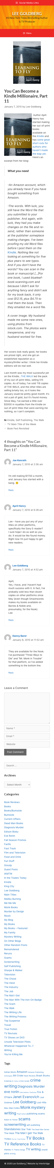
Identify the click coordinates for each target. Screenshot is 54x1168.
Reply (11, 490)
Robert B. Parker (11, 1120)
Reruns (8, 953)
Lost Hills (41, 1102)
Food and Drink (12, 857)
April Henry (19, 506)
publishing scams (36, 1113)
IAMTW (8, 873)
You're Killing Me (13, 1054)
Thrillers (7, 1139)
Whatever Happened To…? (19, 1046)
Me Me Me (10, 903)
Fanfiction (32, 1092)
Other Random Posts (15, 945)
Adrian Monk (10, 1072)
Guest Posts (11, 869)
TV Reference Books (22, 1144)
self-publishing (33, 1125)
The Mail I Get (12, 995)
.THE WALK (26, 376)
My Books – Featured (16, 928)
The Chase (10, 978)
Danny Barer (19, 635)
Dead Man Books (13, 823)
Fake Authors (24, 1092)
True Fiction (10, 1029)
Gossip (8, 865)
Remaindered (11, 949)
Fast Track (10, 848)
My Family (9, 932)
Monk (25, 1107)
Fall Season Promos (15, 840)
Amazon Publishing (36, 1072)
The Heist (9, 983)
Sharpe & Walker (13, 970)
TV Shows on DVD (14, 1037)
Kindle (40, 136)
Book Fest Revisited (18, 428)
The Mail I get (23, 1133)
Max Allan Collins (12, 1108)
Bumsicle (9, 814)
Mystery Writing (12, 936)
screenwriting (15, 1124)
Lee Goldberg (27, 13)
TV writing (33, 1149)
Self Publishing (24, 420)
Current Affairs (12, 819)
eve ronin (11, 1092)
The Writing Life (13, 1012)
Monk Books (11, 907)
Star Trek (26, 1129)
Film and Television (14, 852)
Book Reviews (12, 802)
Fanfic (7, 844)
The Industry (11, 987)
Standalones (12, 1129)
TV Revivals (10, 1033)
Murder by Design (14, 911)
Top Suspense (12, 1020)
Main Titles (10, 894)
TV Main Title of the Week (21, 424)
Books (7, 806)
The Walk (39, 420)
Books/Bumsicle (13, 810)
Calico (16, 1081)
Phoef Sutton (21, 1114)
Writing (8, 1050)
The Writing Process (15, 1016)
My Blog (8, 919)
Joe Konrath (19, 460)
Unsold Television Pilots (17, 1041)
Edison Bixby (11, 831)
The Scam (9, 1004)
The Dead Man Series (40, 1129)
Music (7, 915)
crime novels (24, 1081)
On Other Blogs (12, 941)
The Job (8, 991)
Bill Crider (18, 1075)
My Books (9, 924)
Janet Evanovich (26, 1097)
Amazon (22, 1071)
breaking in (8, 1081)
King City (9, 886)
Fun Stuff (9, 861)
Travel (7, 1025)
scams (24, 1118)
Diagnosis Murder (14, 827)
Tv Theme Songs (18, 1150)
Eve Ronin (9, 835)
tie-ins (14, 1139)
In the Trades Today (15, 877)
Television (9, 974)
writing (13, 1154)
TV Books (35, 1138)
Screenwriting (11, 961)
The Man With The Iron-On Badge (23, 999)
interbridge (44, 1163)
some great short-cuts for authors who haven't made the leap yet (41, 146)
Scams (8, 957)
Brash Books (43, 1075)
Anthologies (8, 1076)
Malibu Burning (12, 899)
